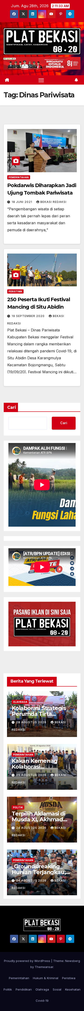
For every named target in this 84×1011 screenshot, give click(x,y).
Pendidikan (24, 989)
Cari (11, 407)
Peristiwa (15, 291)
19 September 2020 (29, 316)
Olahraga (20, 701)
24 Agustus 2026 (31, 827)
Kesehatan (72, 989)
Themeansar (44, 967)
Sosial (57, 989)
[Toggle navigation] (41, 80)
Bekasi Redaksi (53, 202)
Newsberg (72, 961)
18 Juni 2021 (22, 202)
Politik (18, 807)
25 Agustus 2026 (31, 775)
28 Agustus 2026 (31, 722)
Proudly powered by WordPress (27, 961)
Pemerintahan (19, 177)
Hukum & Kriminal (45, 978)
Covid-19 (42, 1000)
